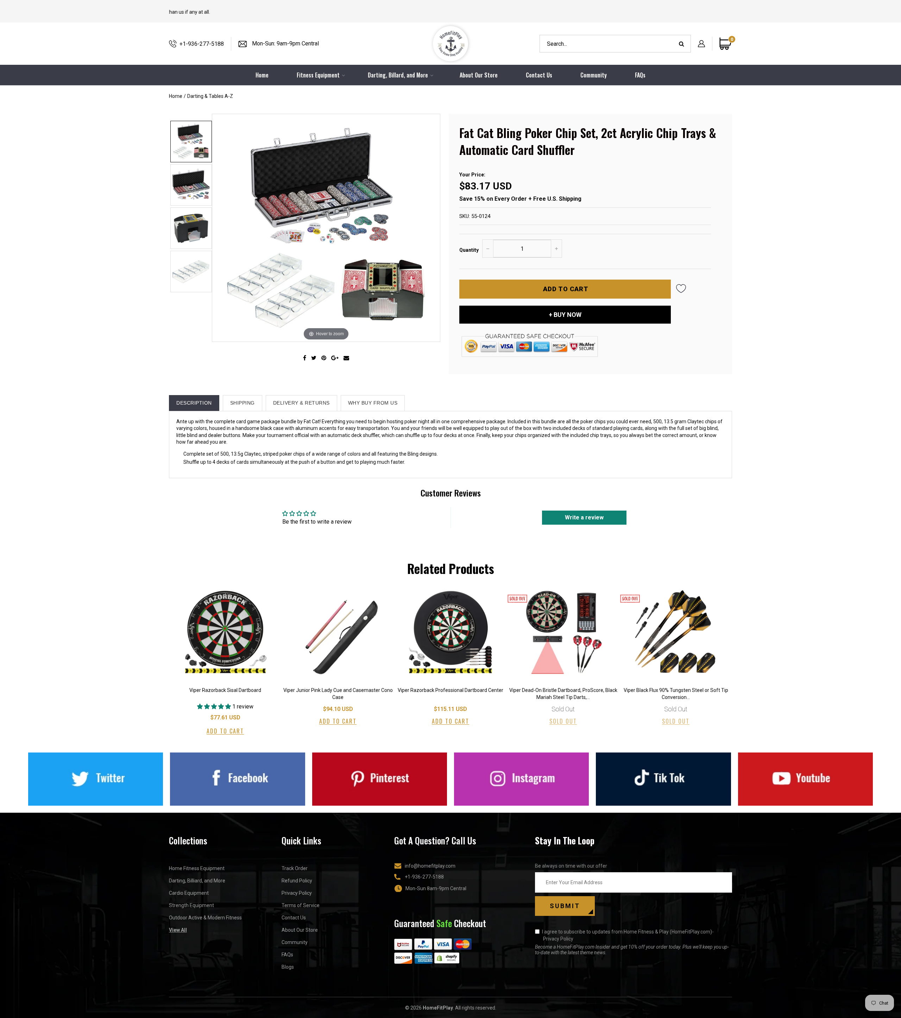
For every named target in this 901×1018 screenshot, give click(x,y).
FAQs (640, 75)
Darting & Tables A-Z (210, 96)
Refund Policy (297, 880)
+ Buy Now (565, 314)
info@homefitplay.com (430, 866)
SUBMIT (565, 906)
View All (178, 930)
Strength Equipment (191, 905)
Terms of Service (301, 905)
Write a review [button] (584, 517)
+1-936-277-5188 (201, 43)
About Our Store (479, 75)
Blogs (288, 967)
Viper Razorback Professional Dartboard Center (450, 690)
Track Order (295, 868)
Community (593, 75)
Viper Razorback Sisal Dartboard (225, 690)
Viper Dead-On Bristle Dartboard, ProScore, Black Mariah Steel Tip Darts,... (563, 693)
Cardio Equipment (189, 893)
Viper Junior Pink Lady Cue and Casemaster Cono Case (338, 693)
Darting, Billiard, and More (197, 880)
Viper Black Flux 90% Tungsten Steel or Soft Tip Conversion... (676, 693)
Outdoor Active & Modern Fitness (205, 917)
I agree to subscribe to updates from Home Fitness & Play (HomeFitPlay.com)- (628, 935)
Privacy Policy (297, 893)
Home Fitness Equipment (197, 868)
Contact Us (539, 75)
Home (175, 96)
